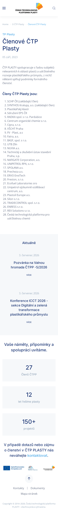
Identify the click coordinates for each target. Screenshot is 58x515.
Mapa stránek (29, 493)
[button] (4, 8)
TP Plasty (8, 34)
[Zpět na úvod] (29, 8)
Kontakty (18, 488)
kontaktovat (37, 455)
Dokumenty (38, 488)
